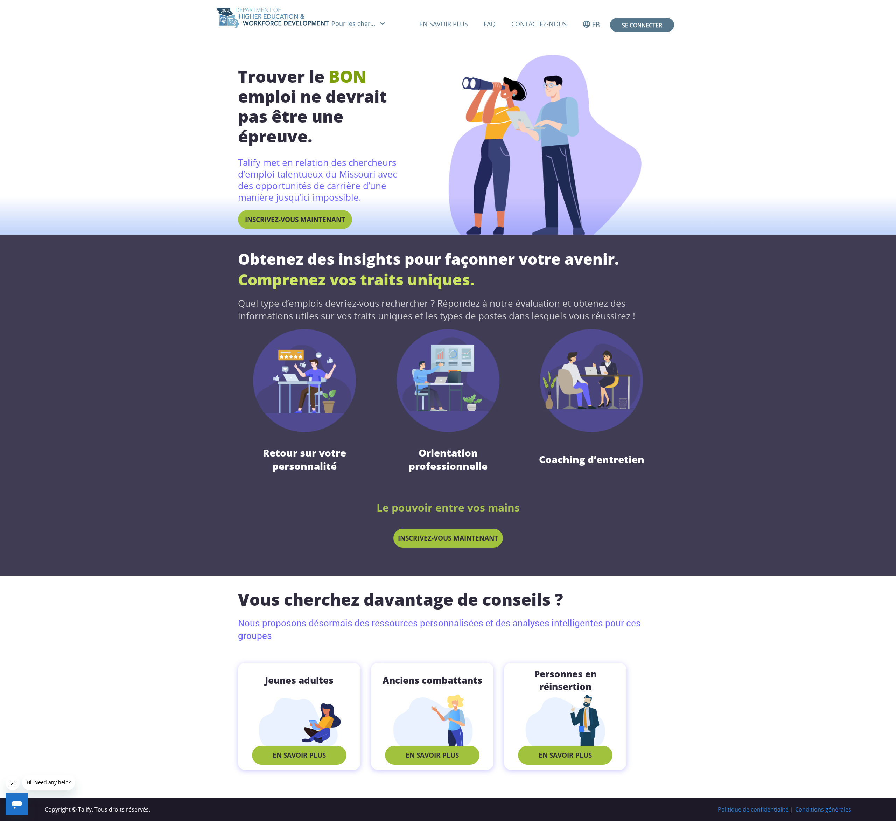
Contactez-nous (539, 24)
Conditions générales (823, 809)
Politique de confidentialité (753, 809)
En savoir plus (443, 24)
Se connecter (642, 25)
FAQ (490, 24)
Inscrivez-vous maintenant (295, 219)
